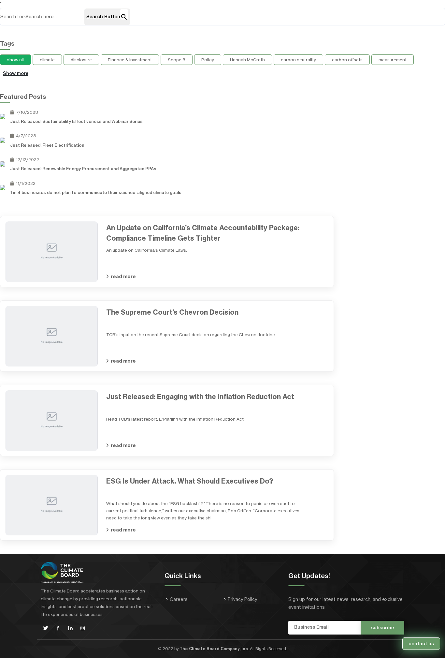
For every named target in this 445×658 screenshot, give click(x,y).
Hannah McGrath (247, 59)
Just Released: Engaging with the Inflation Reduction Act (200, 396)
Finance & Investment (130, 59)
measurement (393, 59)
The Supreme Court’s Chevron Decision (172, 312)
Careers (179, 599)
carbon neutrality (298, 59)
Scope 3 (176, 59)
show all (15, 59)
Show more (15, 73)
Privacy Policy (242, 599)
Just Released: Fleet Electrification (47, 145)
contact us (421, 644)
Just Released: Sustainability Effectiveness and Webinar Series (76, 121)
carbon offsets (347, 59)
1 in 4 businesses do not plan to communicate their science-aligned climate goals (95, 192)
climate (47, 59)
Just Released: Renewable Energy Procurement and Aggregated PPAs (83, 168)
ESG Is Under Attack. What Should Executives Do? (189, 481)
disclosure (81, 59)
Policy (207, 59)
